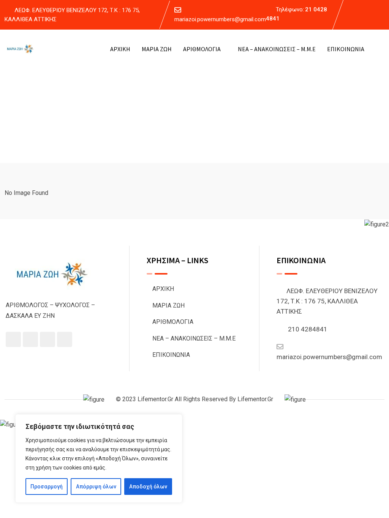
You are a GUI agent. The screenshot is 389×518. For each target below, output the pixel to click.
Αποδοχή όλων (148, 486)
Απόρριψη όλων (96, 486)
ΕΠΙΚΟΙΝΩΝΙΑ (345, 49)
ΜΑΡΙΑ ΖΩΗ (157, 49)
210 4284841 (307, 329)
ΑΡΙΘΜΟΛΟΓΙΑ (202, 49)
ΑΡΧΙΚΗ (120, 49)
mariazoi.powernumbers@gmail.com (220, 19)
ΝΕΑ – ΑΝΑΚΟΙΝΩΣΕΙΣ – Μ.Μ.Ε (277, 49)
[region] (98, 458)
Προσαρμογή (46, 486)
